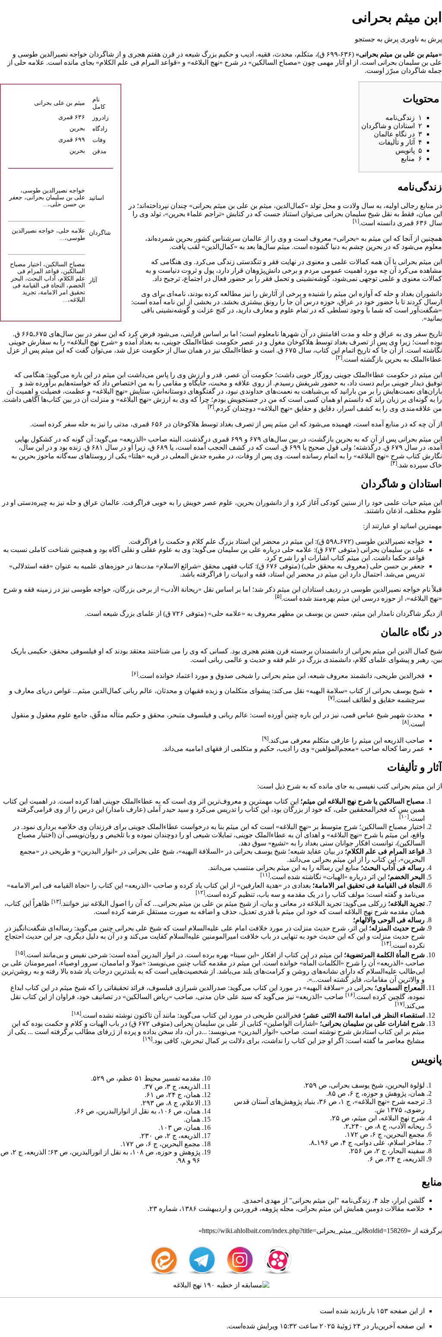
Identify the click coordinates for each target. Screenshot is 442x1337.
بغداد (407, 293)
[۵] (278, 596)
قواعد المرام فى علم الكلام (138, 62)
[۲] (339, 357)
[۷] (331, 697)
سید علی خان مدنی (224, 996)
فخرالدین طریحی (400, 675)
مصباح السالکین (274, 62)
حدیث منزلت (311, 928)
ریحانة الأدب (181, 589)
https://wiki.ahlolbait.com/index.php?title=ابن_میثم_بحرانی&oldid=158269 (304, 1230)
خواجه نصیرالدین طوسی (52, 54)
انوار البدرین (97, 851)
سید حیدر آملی (168, 809)
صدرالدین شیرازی (200, 987)
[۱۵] (20, 952)
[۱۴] (386, 943)
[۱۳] (56, 901)
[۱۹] (147, 1038)
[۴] (394, 463)
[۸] (405, 722)
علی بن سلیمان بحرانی (410, 62)
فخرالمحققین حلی (361, 809)
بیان (267, 903)
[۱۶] (350, 994)
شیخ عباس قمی (365, 715)
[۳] (211, 406)
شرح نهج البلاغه (92, 342)
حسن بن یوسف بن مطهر (313, 613)
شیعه (192, 54)
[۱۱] (265, 874)
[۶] (135, 673)
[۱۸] (76, 1013)
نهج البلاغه (205, 62)
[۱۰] (404, 816)
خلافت (258, 928)
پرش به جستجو (376, 39)
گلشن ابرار (409, 1200)
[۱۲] (200, 892)
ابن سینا (245, 955)
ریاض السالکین (147, 996)
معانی (288, 903)
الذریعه (133, 439)
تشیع (278, 843)
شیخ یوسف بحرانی (398, 690)
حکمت (175, 541)
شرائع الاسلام (178, 566)
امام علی (234, 928)
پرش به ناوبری (421, 39)
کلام (198, 541)
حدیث (257, 659)
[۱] (356, 221)
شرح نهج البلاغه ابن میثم (337, 801)
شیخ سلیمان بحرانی (352, 214)
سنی (326, 843)
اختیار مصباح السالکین (393, 826)
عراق (346, 302)
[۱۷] (399, 1003)
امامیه (194, 748)
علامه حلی (29, 62)
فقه (29, 589)
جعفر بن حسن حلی (397, 566)
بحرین (77, 128)
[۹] (265, 738)
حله (388, 293)
